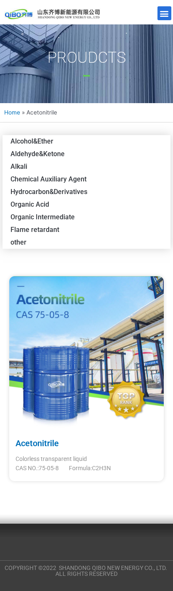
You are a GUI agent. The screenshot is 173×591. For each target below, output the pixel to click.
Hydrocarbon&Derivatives (48, 192)
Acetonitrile (37, 443)
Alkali (18, 166)
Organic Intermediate (42, 217)
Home (12, 112)
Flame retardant (34, 230)
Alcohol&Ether (31, 141)
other (18, 242)
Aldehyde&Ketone (37, 154)
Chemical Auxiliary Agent (48, 179)
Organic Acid (29, 204)
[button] (164, 13)
